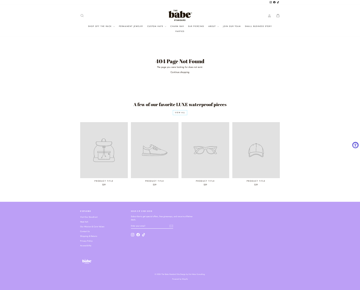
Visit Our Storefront (88, 217)
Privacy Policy (86, 240)
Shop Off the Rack (100, 26)
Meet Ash (84, 221)
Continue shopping (180, 72)
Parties (180, 31)
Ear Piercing (196, 26)
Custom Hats (155, 26)
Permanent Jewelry (131, 26)
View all (180, 112)
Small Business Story (258, 26)
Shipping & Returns (88, 236)
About (212, 26)
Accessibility (85, 245)
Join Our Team (232, 26)
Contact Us (85, 231)
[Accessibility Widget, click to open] (355, 145)
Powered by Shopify (180, 279)
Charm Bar (177, 26)
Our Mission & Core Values (92, 226)
